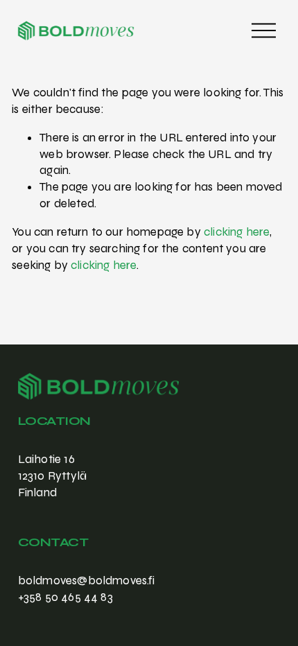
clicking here (237, 232)
